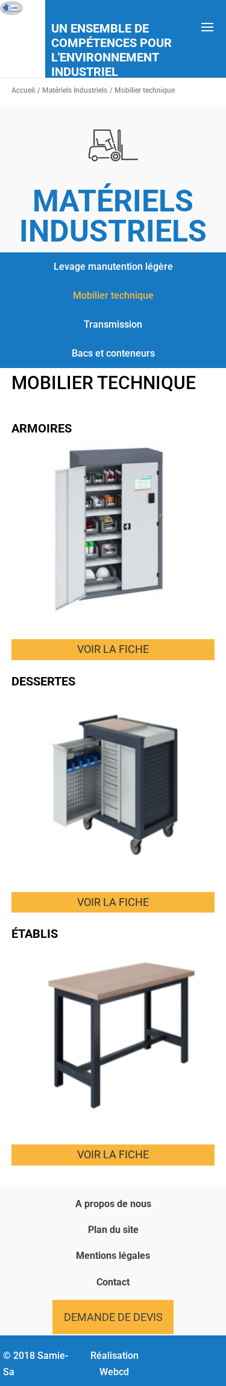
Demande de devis (113, 1317)
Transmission (113, 324)
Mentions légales (113, 1255)
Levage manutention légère (113, 266)
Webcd (114, 1372)
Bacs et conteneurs (113, 353)
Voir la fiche (113, 649)
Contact (113, 1282)
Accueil (23, 90)
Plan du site (113, 1229)
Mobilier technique (113, 295)
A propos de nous (113, 1204)
